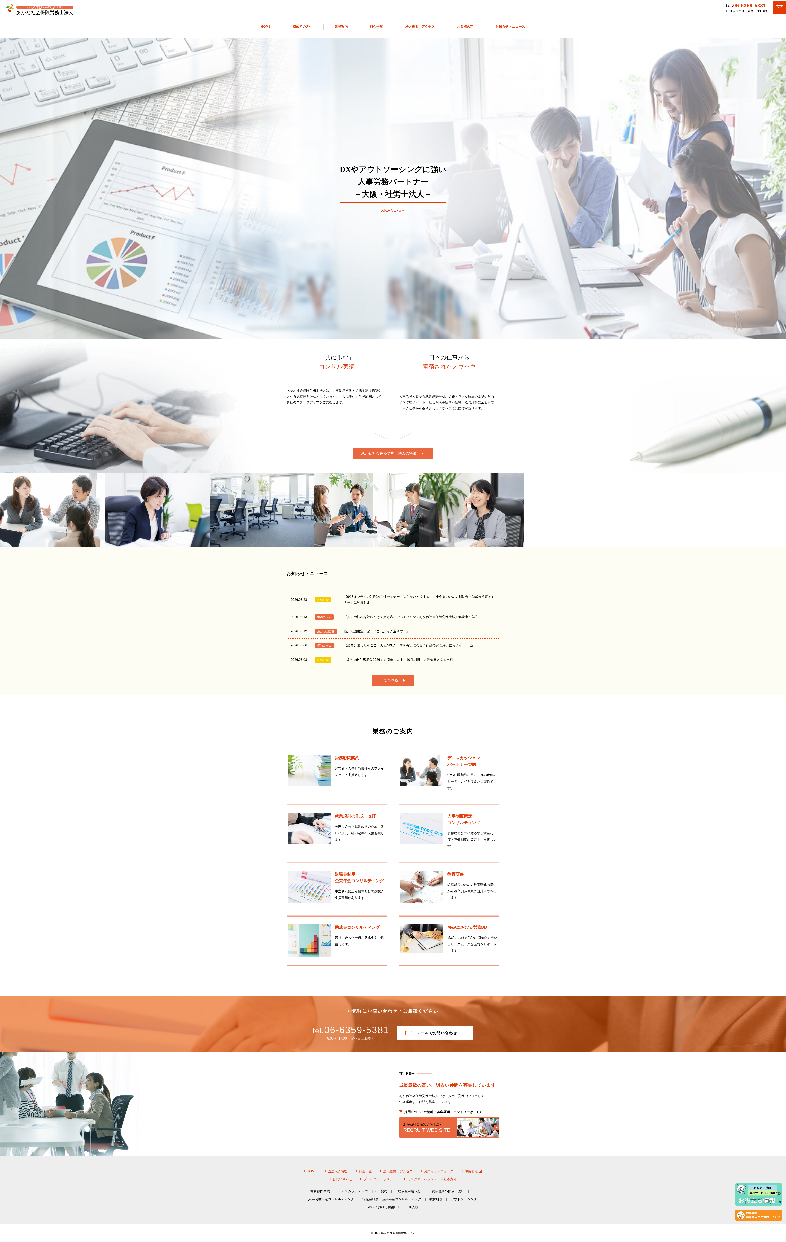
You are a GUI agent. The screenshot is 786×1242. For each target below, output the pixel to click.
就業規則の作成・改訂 (447, 1191)
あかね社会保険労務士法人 (397, 1233)
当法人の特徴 (338, 1171)
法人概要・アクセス (398, 1171)
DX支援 (413, 1207)
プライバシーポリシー (380, 1179)
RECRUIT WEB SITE (426, 1128)
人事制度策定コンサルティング (331, 1199)
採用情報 (471, 1171)
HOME (312, 1171)
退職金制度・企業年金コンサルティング (391, 1199)
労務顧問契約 (320, 1191)
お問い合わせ (342, 1179)
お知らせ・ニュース (438, 1171)
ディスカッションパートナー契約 (362, 1191)
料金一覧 (365, 1171)
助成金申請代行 (409, 1191)
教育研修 (436, 1199)
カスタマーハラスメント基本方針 (432, 1179)
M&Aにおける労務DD (383, 1207)
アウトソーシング (464, 1199)
